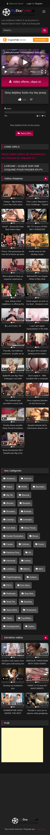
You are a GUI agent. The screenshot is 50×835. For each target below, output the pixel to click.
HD (29, 552)
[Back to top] (41, 826)
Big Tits (9, 495)
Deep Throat (29, 528)
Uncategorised (12, 626)
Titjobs (9, 618)
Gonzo (41, 544)
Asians (9, 487)
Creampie (27, 519)
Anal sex (27, 478)
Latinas (27, 560)
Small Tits (10, 601)
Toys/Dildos (26, 618)
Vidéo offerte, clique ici (26, 81)
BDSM (24, 487)
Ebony (35, 536)
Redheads (10, 593)
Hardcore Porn (12, 552)
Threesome (31, 610)
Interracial (10, 560)
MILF (41, 569)
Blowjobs (26, 503)
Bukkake (27, 511)
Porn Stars (25, 585)
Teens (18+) (26, 133)
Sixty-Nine (28, 593)
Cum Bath (10, 528)
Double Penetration (14, 536)
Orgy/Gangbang (13, 577)
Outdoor (33, 577)
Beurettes (40, 487)
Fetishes (25, 544)
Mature (26, 569)
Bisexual (25, 495)
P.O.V (8, 585)
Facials (9, 544)
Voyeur (31, 626)
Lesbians (10, 569)
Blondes (9, 503)
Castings (10, 519)
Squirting (28, 601)
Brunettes (10, 511)
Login (29, 3)
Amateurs (10, 478)
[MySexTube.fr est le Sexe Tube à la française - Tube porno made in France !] (20, 13)
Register (38, 3)
